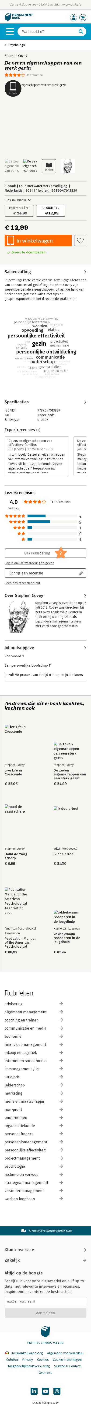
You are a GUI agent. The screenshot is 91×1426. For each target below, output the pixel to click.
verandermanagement (24, 1191)
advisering (14, 1004)
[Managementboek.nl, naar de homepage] (19, 20)
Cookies (43, 1360)
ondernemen (16, 1117)
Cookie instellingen (67, 1360)
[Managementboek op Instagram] (56, 1391)
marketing (13, 1093)
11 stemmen (35, 75)
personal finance (19, 1134)
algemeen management (26, 1012)
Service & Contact (67, 1366)
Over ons (45, 1373)
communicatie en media (25, 1028)
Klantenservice (19, 1249)
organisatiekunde (20, 1126)
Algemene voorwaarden (65, 1353)
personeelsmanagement (26, 1142)
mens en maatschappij (24, 1101)
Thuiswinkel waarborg (26, 1353)
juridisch (12, 1077)
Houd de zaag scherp (16, 856)
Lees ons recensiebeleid (22, 583)
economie (13, 1036)
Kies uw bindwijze (18, 200)
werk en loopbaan (20, 1199)
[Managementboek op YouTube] (45, 1391)
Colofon (12, 1360)
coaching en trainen (22, 1020)
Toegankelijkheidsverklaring (28, 1366)
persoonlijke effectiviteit (25, 1150)
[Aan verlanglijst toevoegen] (80, 240)
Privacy (27, 1360)
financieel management (25, 1044)
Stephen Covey (16, 56)
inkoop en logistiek (21, 1052)
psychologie (15, 1166)
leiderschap (15, 1085)
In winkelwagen (35, 240)
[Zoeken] (81, 31)
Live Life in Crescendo (13, 772)
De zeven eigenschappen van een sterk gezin (70, 774)
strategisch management (26, 1182)
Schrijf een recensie (26, 573)
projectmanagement (22, 1158)
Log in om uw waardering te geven (29, 563)
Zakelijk (12, 1260)
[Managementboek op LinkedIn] (34, 1391)
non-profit (13, 1109)
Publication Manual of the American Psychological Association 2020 (20, 943)
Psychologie (17, 45)
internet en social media (26, 1061)
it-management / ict (22, 1069)
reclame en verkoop (21, 1174)
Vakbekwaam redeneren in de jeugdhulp (67, 938)
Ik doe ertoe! (64, 854)
